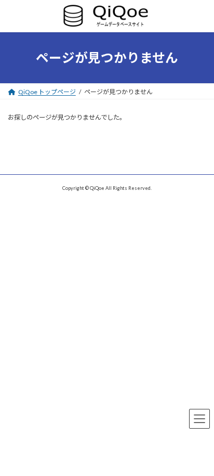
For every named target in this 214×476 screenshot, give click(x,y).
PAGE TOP (199, 450)
